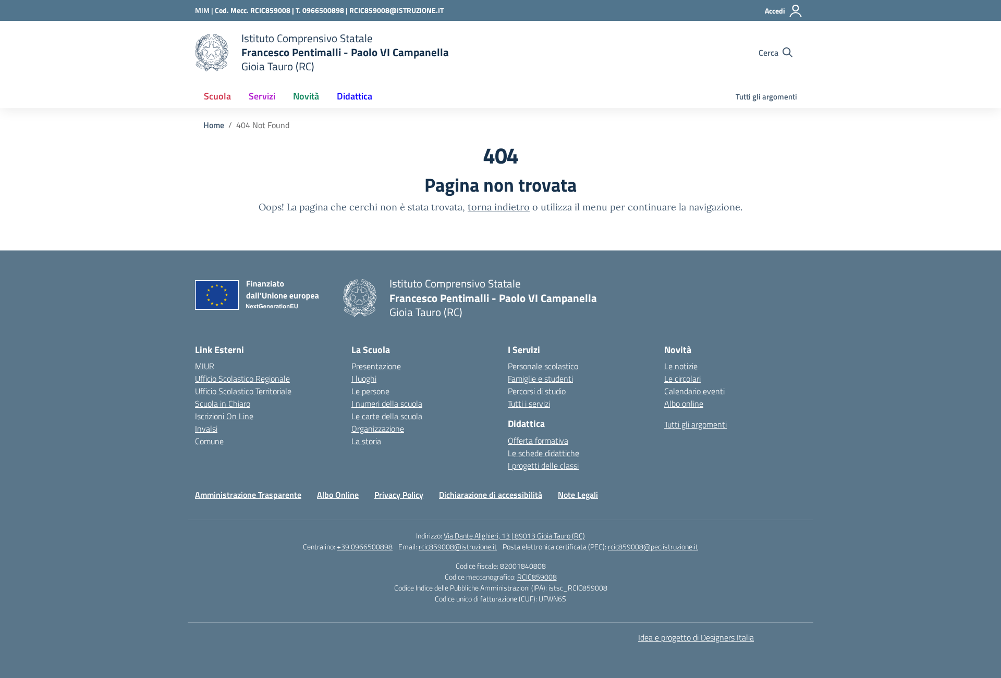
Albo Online (338, 494)
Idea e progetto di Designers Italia (696, 637)
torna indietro (499, 207)
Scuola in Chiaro (222, 403)
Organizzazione (377, 428)
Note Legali (578, 494)
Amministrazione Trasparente (248, 494)
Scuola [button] (217, 96)
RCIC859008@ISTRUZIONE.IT (396, 10)
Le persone (370, 391)
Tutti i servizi (529, 403)
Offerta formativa (538, 440)
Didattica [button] (354, 96)
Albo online (683, 403)
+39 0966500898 (365, 546)
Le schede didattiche (543, 453)
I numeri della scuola (386, 403)
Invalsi (206, 428)
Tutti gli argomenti (766, 97)
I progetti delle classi (543, 465)
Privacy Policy (398, 494)
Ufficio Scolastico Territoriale (243, 391)
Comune (209, 441)
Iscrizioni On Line (224, 416)
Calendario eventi (694, 391)
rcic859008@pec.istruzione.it (653, 546)
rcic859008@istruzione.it (458, 546)
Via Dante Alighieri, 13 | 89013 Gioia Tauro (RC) (514, 535)
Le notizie (681, 366)
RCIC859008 (537, 576)
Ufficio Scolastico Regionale (242, 378)
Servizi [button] (262, 96)
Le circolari (682, 378)
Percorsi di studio (537, 391)
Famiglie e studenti (540, 378)
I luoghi (363, 378)
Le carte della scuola (386, 416)
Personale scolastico (543, 366)
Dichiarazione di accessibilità (490, 494)
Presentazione (376, 366)
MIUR (204, 366)
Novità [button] (306, 96)
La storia (366, 441)
